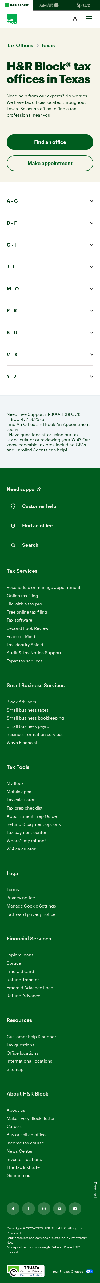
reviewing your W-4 (60, 439)
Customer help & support (32, 1037)
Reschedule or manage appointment (44, 587)
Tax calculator (21, 799)
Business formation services (35, 734)
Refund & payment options (34, 824)
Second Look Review (28, 628)
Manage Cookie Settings (31, 905)
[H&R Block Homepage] (16, 5)
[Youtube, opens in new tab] (59, 1208)
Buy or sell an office (26, 1134)
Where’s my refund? (27, 840)
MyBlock (15, 783)
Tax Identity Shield (25, 644)
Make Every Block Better (31, 1118)
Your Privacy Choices (68, 1271)
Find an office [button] (50, 142)
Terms (13, 889)
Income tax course (25, 1142)
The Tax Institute (23, 1167)
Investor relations (24, 1159)
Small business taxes (28, 709)
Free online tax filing (27, 611)
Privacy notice (21, 897)
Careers (14, 1126)
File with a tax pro (24, 603)
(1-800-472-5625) (24, 419)
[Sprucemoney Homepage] (83, 5)
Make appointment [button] (49, 163)
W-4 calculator (21, 848)
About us (16, 1110)
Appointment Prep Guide (32, 816)
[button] (75, 19)
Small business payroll (29, 726)
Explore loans (20, 954)
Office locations (22, 1053)
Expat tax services (25, 661)
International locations (29, 1061)
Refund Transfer (23, 979)
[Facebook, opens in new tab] (28, 1208)
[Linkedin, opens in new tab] (75, 1208)
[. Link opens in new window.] (26, 1271)
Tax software (19, 619)
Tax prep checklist (25, 807)
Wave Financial (22, 743)
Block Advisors (21, 702)
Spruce (14, 962)
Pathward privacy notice (31, 914)
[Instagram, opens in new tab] (44, 1208)
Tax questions (20, 1044)
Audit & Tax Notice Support (34, 652)
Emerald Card (20, 971)
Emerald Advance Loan (30, 987)
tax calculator (20, 439)
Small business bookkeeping (35, 717)
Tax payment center (26, 832)
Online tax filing (22, 595)
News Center (20, 1150)
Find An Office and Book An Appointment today (48, 427)
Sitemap (15, 1069)
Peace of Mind (21, 636)
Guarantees (18, 1175)
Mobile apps (19, 791)
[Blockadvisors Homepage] (50, 5)
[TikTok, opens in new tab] (13, 1208)
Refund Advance (23, 995)
